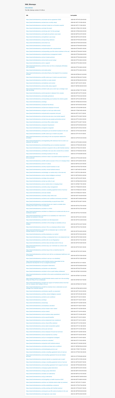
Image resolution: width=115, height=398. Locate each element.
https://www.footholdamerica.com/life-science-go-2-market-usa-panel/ (44, 133)
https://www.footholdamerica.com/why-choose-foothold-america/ (43, 169)
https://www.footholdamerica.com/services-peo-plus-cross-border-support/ (45, 116)
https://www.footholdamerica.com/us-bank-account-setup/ (41, 60)
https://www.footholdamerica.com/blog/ (36, 101)
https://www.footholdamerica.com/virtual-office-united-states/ (42, 122)
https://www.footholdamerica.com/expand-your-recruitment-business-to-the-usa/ (47, 130)
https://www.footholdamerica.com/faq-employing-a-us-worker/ (42, 234)
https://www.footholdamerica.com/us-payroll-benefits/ (40, 317)
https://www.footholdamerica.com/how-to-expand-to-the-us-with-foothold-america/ (47, 148)
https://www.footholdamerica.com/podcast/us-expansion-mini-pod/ (43, 113)
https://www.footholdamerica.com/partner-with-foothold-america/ (43, 343)
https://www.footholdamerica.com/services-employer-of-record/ (42, 107)
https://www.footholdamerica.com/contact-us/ (38, 42)
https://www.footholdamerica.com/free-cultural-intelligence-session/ (43, 294)
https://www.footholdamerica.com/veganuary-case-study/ (41, 394)
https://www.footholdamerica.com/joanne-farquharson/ (40, 125)
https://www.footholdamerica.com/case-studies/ (38, 192)
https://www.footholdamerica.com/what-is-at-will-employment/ (42, 220)
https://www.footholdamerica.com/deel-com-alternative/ (40, 373)
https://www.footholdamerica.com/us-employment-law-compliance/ (43, 320)
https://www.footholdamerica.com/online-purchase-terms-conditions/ (44, 346)
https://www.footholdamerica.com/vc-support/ (38, 63)
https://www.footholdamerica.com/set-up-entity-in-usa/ (40, 181)
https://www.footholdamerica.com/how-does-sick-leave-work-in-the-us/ (44, 242)
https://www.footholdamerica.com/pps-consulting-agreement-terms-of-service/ (46, 362)
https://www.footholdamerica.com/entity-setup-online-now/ (41, 195)
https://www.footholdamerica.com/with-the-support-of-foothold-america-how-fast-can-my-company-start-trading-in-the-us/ (47, 283)
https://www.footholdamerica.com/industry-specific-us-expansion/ (43, 291)
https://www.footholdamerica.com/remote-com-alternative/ (41, 268)
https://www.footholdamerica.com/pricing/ (37, 302)
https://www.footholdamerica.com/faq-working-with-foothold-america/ (44, 388)
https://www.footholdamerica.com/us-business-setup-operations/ (43, 314)
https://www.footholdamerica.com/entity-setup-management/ (42, 187)
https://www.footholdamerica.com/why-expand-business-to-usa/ (42, 166)
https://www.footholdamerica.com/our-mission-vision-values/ (41, 308)
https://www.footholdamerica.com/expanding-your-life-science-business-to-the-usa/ (48, 51)
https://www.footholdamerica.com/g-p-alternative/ (39, 376)
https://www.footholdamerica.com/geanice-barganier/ (40, 127)
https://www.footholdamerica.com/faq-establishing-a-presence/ (42, 385)
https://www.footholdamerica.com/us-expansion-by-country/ (41, 334)
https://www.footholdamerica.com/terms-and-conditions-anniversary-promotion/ (46, 198)
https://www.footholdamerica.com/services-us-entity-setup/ (41, 22)
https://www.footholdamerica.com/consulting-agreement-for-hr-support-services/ (47, 365)
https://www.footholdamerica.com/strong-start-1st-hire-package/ (43, 31)
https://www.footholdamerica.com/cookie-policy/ (38, 70)
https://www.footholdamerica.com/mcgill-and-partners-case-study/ (43, 34)
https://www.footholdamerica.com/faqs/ (36, 299)
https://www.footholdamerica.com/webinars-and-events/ (40, 83)
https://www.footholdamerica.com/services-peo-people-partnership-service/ (45, 119)
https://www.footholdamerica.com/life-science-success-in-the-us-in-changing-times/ (48, 160)
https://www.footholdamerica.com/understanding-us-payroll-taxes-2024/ (45, 201)
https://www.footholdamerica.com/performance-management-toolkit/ (44, 54)
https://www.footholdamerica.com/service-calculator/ (39, 340)
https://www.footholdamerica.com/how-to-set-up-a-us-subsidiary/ (43, 258)
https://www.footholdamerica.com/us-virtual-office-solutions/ (41, 323)
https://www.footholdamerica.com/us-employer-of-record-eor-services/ (44, 331)
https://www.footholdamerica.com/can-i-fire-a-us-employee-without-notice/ (45, 227)
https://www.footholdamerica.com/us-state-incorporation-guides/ (43, 326)
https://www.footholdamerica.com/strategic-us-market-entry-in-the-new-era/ (46, 172)
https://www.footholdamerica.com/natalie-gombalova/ (40, 96)
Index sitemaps (29, 7)
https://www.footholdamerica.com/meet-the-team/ (39, 28)
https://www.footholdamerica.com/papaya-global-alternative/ (42, 367)
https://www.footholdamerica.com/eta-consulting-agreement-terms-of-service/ (46, 352)
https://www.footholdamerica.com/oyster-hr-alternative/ (40, 265)
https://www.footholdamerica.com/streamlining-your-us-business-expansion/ (45, 145)
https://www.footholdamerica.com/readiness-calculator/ (40, 305)
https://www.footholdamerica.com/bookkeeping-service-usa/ (41, 349)
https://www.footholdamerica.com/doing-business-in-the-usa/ (42, 153)
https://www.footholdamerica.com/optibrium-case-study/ (40, 37)
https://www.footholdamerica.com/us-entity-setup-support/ (41, 86)
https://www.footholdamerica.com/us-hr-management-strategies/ (43, 337)
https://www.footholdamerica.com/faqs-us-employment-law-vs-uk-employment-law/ (47, 237)
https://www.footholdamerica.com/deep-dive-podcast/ (40, 178)
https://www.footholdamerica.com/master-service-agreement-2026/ (43, 19)
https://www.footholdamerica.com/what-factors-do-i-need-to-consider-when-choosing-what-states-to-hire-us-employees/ (46, 205)
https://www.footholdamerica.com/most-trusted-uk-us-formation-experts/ (45, 25)
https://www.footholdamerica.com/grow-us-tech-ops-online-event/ (43, 110)
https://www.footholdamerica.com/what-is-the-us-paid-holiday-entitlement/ (45, 271)
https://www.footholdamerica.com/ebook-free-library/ (40, 104)
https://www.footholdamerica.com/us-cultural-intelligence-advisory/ (43, 175)
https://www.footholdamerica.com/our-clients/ (38, 311)
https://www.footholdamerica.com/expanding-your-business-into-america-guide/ (47, 98)
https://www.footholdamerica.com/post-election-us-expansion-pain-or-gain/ (45, 359)
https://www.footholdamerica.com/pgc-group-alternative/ (41, 370)
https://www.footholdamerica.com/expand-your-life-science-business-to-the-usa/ (47, 391)
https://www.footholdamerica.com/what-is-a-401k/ (39, 208)
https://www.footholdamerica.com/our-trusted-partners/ (40, 57)
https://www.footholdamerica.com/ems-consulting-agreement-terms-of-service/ (46, 189)
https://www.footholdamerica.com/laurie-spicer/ (38, 45)
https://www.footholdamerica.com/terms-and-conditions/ (40, 297)
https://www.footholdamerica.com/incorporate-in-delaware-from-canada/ (45, 93)
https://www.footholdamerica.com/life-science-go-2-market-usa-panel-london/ (46, 77)
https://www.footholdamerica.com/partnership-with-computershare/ (43, 48)
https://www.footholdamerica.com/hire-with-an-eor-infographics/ (42, 240)
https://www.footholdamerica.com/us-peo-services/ (39, 328)
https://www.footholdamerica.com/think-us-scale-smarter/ (41, 80)
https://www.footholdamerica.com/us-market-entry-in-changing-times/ (44, 184)
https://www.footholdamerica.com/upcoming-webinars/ (40, 39)
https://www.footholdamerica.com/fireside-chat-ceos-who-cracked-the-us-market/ (47, 150)
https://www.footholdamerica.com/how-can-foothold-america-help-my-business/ (47, 382)
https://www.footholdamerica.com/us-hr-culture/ (38, 163)
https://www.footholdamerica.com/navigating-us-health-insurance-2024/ (44, 379)
